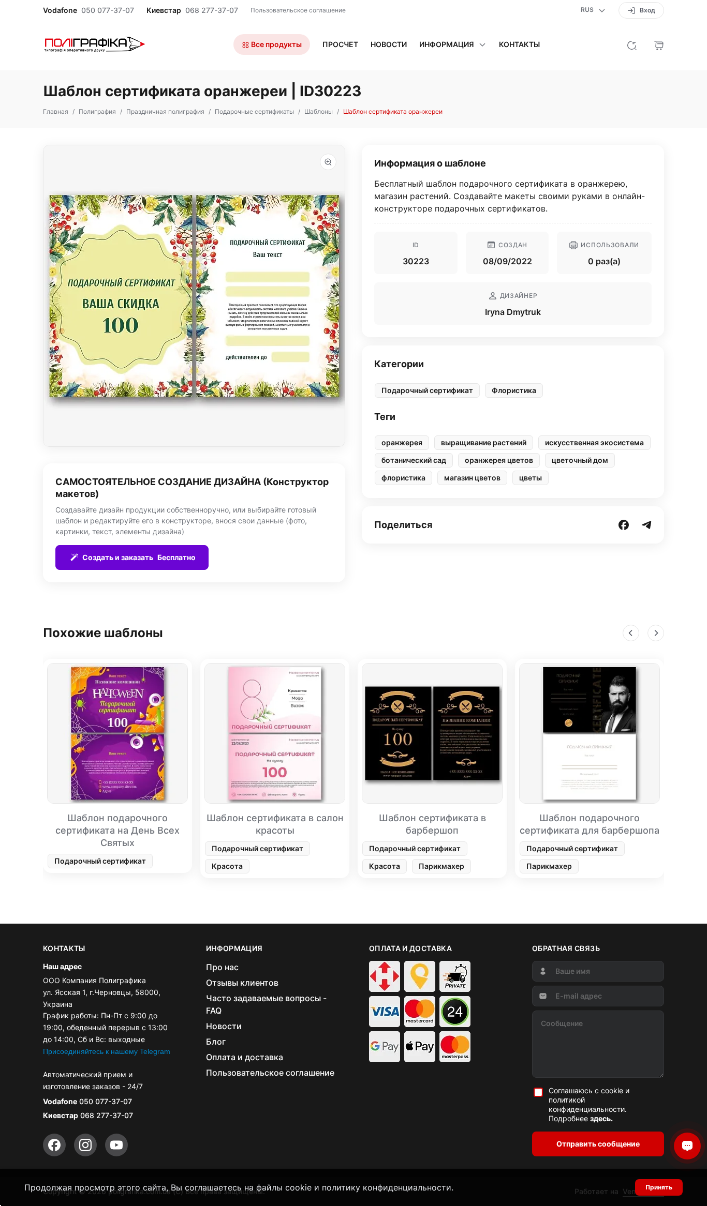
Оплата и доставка (244, 1057)
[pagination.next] (655, 633)
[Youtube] (116, 1145)
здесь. (601, 1118)
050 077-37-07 (107, 10)
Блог (216, 1041)
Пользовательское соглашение (298, 10)
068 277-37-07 (211, 10)
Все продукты (275, 44)
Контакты (519, 44)
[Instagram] (85, 1145)
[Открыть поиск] (632, 44)
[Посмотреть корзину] (659, 44)
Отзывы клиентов (242, 982)
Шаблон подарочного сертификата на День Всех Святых (117, 830)
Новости (389, 44)
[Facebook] (54, 1145)
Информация (446, 44)
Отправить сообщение (598, 1143)
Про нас (222, 967)
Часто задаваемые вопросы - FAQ (266, 1004)
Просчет (340, 44)
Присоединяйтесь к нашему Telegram (106, 1051)
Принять (658, 1187)
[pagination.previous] (631, 633)
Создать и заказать (139, 557)
